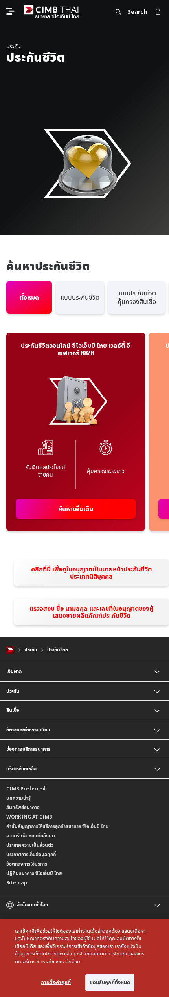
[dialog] (84, 958)
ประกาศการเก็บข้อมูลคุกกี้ (31, 854)
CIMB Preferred (26, 788)
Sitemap (16, 882)
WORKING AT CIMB (29, 816)
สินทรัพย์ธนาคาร (22, 807)
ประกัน (30, 649)
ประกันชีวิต (57, 649)
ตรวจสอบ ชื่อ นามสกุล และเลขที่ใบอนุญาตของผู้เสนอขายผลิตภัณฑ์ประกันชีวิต (91, 612)
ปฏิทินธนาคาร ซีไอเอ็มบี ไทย (34, 873)
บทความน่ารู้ (18, 798)
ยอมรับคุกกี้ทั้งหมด (110, 982)
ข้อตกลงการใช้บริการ (26, 864)
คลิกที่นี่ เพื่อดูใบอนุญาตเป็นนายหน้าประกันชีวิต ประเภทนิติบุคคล (91, 572)
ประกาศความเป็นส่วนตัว (29, 845)
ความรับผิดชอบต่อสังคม (30, 835)
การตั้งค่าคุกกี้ (56, 982)
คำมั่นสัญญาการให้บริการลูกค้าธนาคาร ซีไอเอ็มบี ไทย (57, 826)
